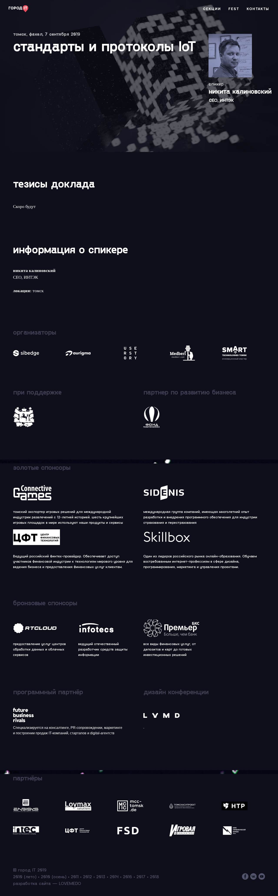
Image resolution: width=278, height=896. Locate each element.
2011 (75, 876)
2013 (100, 876)
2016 (127, 876)
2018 (154, 876)
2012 (87, 876)
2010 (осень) (53, 876)
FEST (233, 9)
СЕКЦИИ (212, 9)
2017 (141, 876)
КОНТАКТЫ (258, 9)
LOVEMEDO (70, 883)
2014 (114, 876)
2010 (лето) (24, 876)
